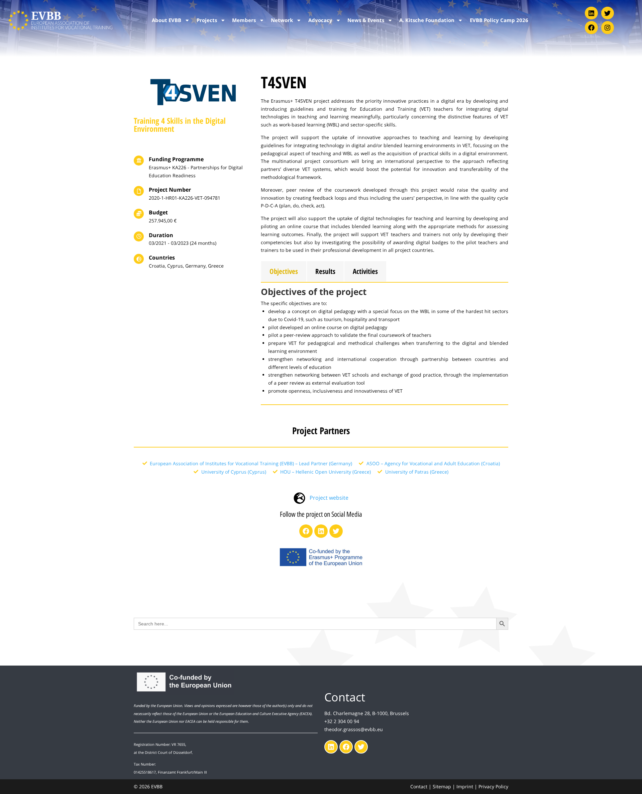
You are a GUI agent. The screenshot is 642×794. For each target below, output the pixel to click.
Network (282, 20)
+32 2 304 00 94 (341, 721)
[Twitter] (607, 13)
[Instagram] (607, 27)
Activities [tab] (365, 271)
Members (244, 20)
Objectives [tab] (284, 271)
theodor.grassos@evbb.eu (353, 729)
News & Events (365, 20)
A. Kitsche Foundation (426, 20)
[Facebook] (591, 27)
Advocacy (320, 20)
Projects (207, 20)
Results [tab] (325, 271)
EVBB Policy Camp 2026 (499, 20)
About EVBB (166, 20)
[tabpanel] (384, 344)
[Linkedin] (591, 13)
